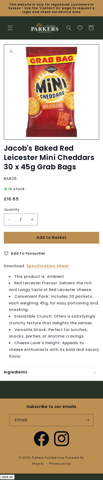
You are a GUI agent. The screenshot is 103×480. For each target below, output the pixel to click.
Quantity (11, 209)
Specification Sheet (47, 266)
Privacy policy (60, 464)
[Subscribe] (87, 420)
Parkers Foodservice (48, 458)
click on (7, 477)
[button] (10, 27)
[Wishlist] (79, 27)
